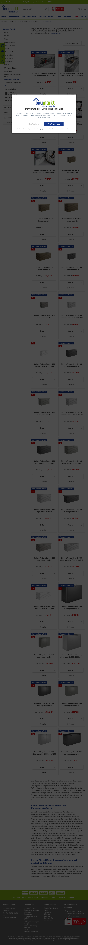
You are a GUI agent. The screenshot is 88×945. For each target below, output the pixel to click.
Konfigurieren (34, 124)
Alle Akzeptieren (54, 124)
